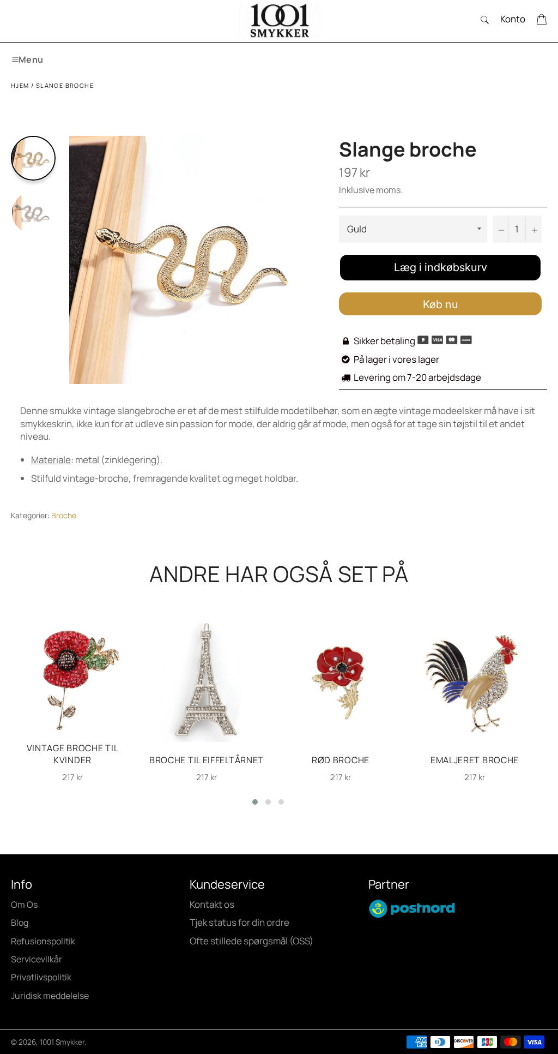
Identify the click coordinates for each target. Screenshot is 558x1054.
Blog (19, 923)
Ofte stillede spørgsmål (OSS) (251, 941)
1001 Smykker (62, 1042)
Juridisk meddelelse (50, 996)
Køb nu (440, 304)
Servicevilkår (36, 959)
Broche (63, 515)
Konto (512, 19)
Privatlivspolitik (41, 977)
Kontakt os (212, 904)
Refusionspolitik (43, 941)
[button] (255, 802)
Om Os (24, 905)
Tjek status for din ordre (239, 922)
